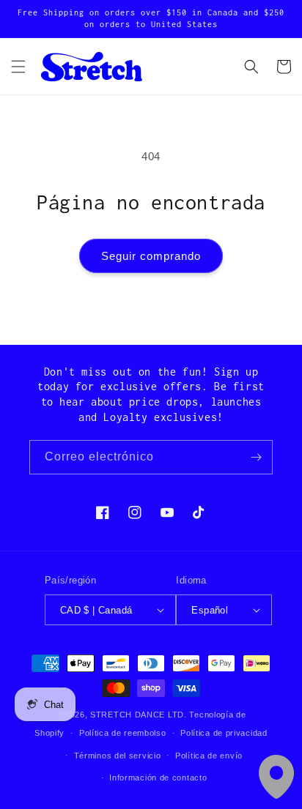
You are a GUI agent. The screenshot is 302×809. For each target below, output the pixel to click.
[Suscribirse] (256, 457)
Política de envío (209, 755)
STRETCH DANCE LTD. (138, 714)
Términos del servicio (117, 755)
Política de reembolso (122, 732)
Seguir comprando (151, 256)
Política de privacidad (223, 732)
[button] (18, 67)
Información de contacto (158, 777)
